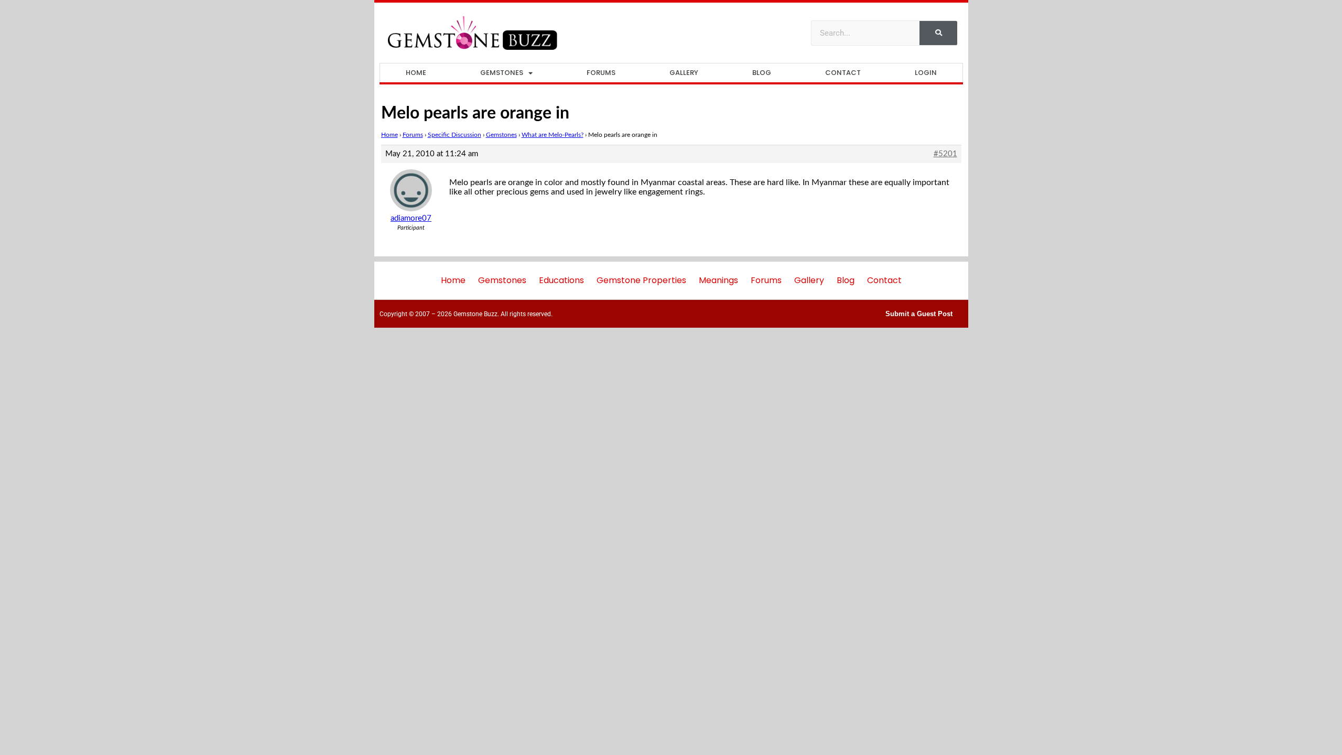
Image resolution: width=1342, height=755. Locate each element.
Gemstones (501, 73)
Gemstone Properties (641, 280)
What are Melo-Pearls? (552, 135)
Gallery (683, 73)
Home (416, 73)
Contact (843, 73)
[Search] (938, 33)
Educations (561, 280)
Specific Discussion (454, 135)
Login (926, 73)
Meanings (718, 280)
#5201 (945, 154)
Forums (601, 73)
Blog (761, 73)
